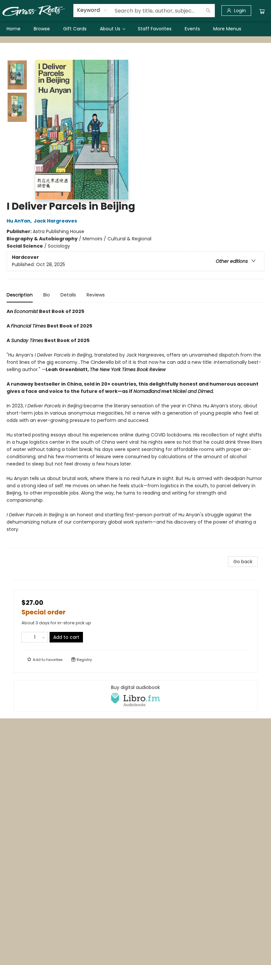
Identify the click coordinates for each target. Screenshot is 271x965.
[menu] (135, 28)
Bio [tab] (46, 295)
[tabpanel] (135, 428)
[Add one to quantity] (43, 637)
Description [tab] (20, 295)
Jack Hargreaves (55, 221)
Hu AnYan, (20, 221)
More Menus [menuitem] (227, 28)
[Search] (208, 10)
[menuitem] (13, 28)
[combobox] (92, 10)
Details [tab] (68, 295)
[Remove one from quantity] (26, 637)
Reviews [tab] (96, 295)
